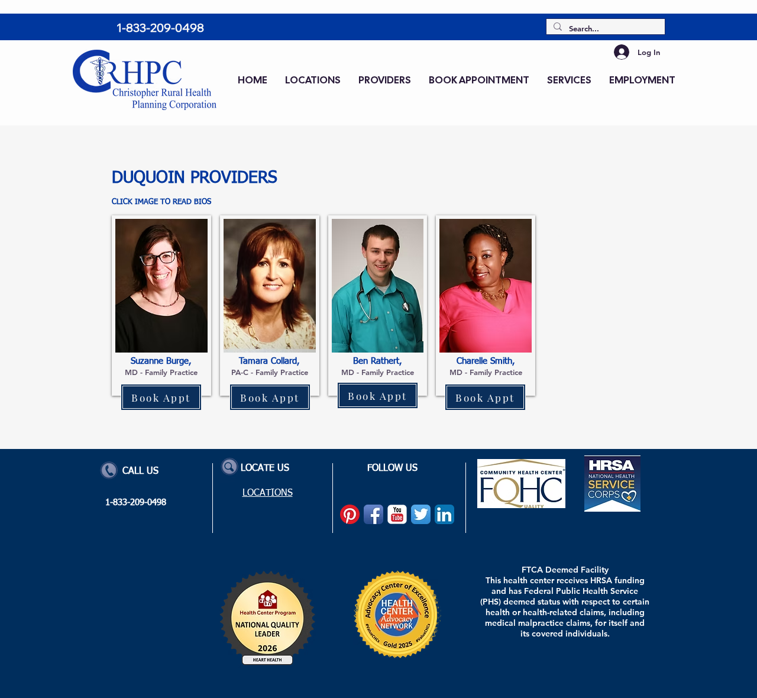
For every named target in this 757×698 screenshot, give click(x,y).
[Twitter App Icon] (421, 514)
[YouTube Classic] (397, 514)
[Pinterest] (350, 514)
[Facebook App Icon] (373, 514)
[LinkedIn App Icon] (444, 514)
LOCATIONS (267, 493)
